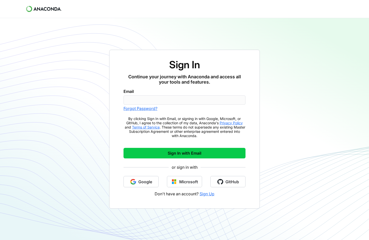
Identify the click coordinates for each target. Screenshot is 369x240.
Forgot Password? (140, 108)
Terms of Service (146, 127)
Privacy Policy (231, 123)
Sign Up (207, 193)
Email (129, 91)
